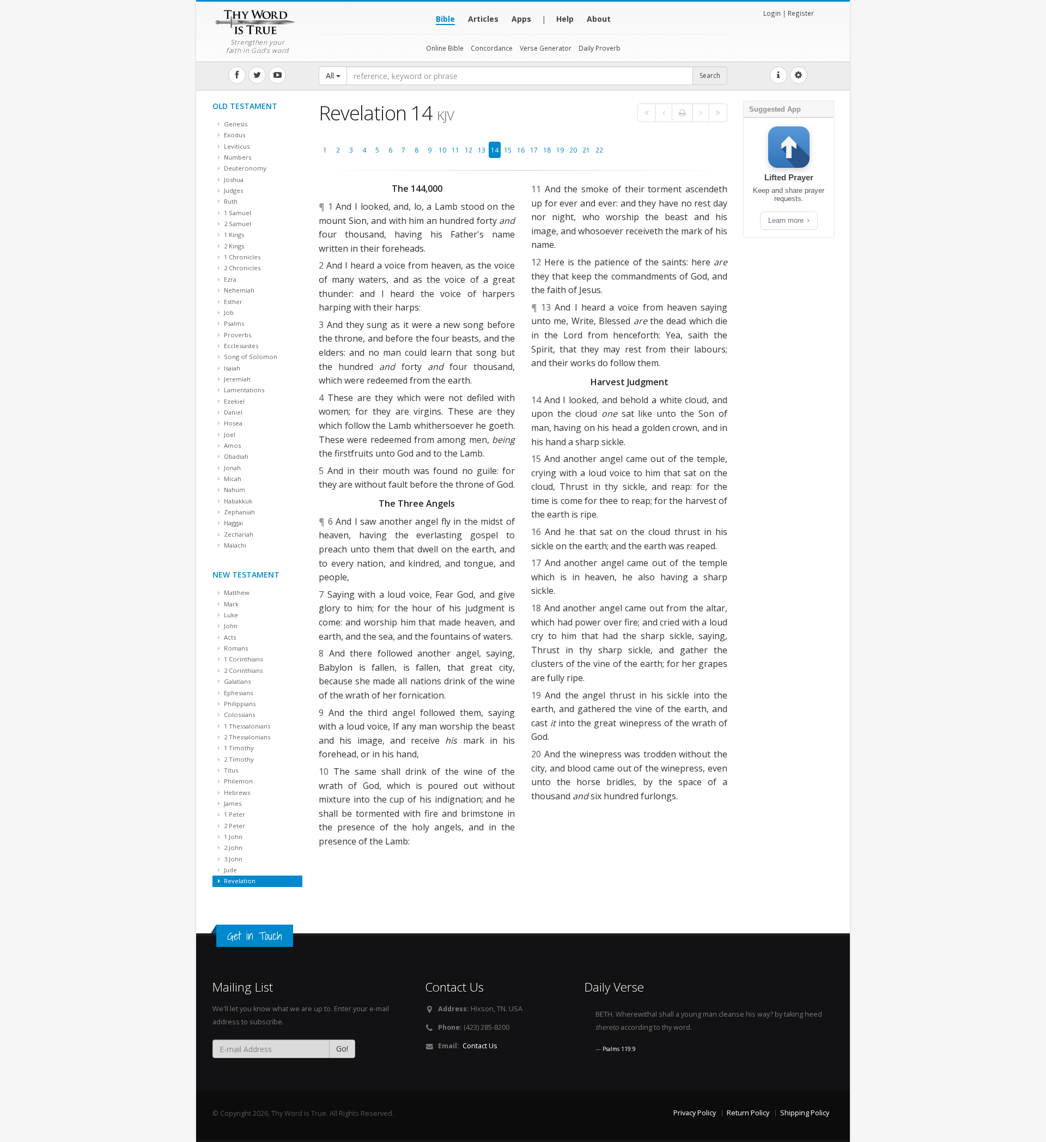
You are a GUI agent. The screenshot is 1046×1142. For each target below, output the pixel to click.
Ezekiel (233, 401)
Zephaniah (238, 512)
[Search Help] (778, 75)
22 (599, 149)
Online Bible (445, 48)
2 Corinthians (242, 670)
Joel (228, 434)
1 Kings (233, 234)
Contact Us (480, 1045)
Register (801, 13)
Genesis (234, 124)
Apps (521, 19)
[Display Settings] (798, 75)
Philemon (237, 781)
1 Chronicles (241, 257)
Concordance (492, 48)
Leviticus (236, 146)
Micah (231, 479)
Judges (232, 190)
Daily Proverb (600, 48)
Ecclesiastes (240, 346)
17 (534, 149)
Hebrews (236, 792)
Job (228, 312)
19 (560, 149)
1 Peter (233, 814)
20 (573, 149)
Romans (235, 648)
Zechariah (237, 534)
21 (586, 149)
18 (547, 149)
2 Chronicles (241, 268)
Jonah (231, 468)
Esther (232, 301)
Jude (229, 870)
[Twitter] (257, 75)
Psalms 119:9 (619, 1049)
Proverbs (236, 335)
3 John (232, 859)
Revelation (239, 881)
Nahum (233, 489)
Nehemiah (238, 290)
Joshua (233, 179)
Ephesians (237, 693)
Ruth (230, 201)
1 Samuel (236, 213)
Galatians (236, 681)
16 (521, 149)
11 (455, 149)
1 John (232, 837)
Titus (230, 770)
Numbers (236, 157)
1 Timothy (238, 748)
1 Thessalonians (246, 726)
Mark (230, 604)
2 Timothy (238, 759)
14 (494, 149)
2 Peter (233, 826)
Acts (229, 637)
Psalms (233, 323)
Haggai (232, 523)
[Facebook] (237, 75)
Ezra (229, 279)
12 (468, 149)
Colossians (238, 714)
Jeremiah (236, 379)
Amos (231, 445)
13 (481, 149)
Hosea (232, 423)
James (231, 803)
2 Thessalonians (246, 737)
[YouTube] (277, 75)
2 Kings (233, 246)
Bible (445, 19)
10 (442, 149)
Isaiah (231, 368)
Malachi (234, 545)
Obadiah (235, 456)
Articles (483, 19)
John (230, 626)
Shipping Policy (804, 1112)
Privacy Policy (694, 1112)
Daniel (232, 412)
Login (772, 13)
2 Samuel (236, 224)
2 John (232, 847)
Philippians (239, 704)
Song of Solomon (249, 357)
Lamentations (243, 390)
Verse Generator (545, 48)
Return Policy (748, 1112)
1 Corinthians (242, 659)
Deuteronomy (244, 168)
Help (565, 19)
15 (508, 149)
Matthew (236, 592)
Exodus (233, 135)
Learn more (787, 220)
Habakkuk (237, 501)
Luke (230, 615)
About (599, 19)
